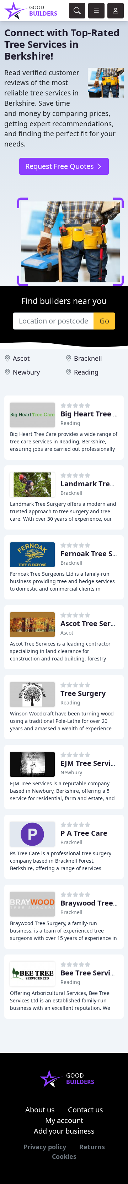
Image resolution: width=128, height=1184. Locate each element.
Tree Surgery (83, 693)
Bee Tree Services (91, 973)
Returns (92, 1146)
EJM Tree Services (91, 763)
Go (104, 321)
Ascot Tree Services (94, 623)
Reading (86, 372)
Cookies (64, 1156)
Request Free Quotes (60, 166)
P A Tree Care (83, 833)
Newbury (26, 372)
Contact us (85, 1109)
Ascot (21, 358)
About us (40, 1109)
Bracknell (88, 358)
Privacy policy (44, 1146)
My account (64, 1120)
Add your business (64, 1131)
